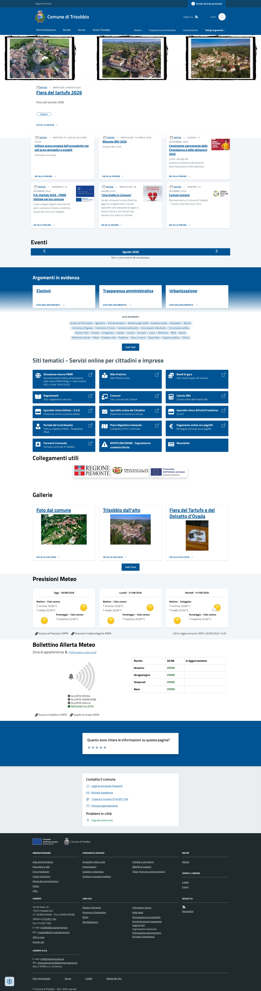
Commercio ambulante (128, 328)
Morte (173, 332)
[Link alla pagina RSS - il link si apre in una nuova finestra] (196, 17)
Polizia (96, 337)
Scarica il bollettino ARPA (52, 715)
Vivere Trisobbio (101, 30)
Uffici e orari (38, 937)
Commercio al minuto (105, 328)
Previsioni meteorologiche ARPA (92, 633)
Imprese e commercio (143, 862)
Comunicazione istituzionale (153, 328)
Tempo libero (154, 337)
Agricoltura (100, 323)
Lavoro (152, 332)
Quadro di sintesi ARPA (86, 715)
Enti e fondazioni (41, 871)
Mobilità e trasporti (141, 867)
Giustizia (95, 332)
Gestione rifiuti (82, 332)
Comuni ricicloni (179, 195)
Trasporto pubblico (170, 337)
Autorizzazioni (89, 867)
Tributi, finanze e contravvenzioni (148, 871)
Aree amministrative (43, 862)
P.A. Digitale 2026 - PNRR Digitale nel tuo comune (49, 197)
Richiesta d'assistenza (143, 936)
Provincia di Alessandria (94, 912)
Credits (88, 978)
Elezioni (138, 30)
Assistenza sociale (159, 323)
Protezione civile (109, 337)
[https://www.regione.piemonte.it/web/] (91, 470)
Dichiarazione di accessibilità (146, 917)
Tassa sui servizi (138, 337)
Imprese (130, 332)
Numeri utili (38, 942)
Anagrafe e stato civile (93, 862)
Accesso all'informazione (81, 323)
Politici (36, 886)
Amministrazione (46, 30)
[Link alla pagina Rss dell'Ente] (184, 907)
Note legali (137, 912)
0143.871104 (49, 919)
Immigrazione (108, 332)
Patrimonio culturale (81, 337)
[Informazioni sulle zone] (82, 652)
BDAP (85, 917)
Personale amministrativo (45, 881)
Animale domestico (116, 323)
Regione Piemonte (43, 3)
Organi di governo (41, 876)
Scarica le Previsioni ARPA (53, 633)
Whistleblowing (90, 922)
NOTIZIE (43, 87)
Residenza (123, 337)
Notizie (185, 862)
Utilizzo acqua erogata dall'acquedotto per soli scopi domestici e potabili (62, 148)
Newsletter (187, 911)
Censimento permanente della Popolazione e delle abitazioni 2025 (188, 150)
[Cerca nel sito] (221, 16)
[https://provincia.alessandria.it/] (130, 470)
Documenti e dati (41, 867)
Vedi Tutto (130, 567)
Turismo (185, 337)
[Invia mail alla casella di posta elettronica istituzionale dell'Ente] (54, 927)
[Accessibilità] (9, 981)
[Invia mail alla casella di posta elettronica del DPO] (52, 959)
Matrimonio (163, 332)
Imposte (120, 332)
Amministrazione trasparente (147, 921)
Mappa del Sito (113, 978)
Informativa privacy (142, 907)
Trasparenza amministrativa (162, 30)
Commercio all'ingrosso (82, 328)
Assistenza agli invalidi (138, 323)
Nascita (182, 332)
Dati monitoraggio (41, 978)
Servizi (81, 30)
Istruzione (141, 332)
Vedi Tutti (131, 347)
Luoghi (185, 882)
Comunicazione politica (179, 328)
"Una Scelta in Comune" (116, 195)
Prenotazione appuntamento (146, 933)
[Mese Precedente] (44, 251)
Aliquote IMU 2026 (114, 142)
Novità (67, 30)
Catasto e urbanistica (93, 871)
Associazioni (175, 323)
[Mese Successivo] (216, 251)
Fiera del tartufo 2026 (59, 92)
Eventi (185, 887)
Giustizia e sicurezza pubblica (96, 876)
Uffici (35, 891)
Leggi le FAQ (138, 925)
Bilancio (187, 323)
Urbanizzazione (190, 30)
